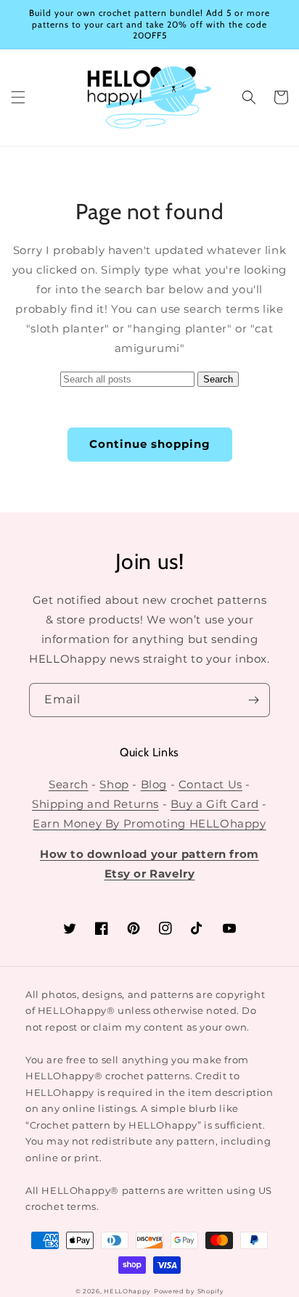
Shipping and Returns (95, 804)
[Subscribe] (253, 700)
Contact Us (210, 784)
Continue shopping (149, 444)
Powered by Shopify (189, 1291)
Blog (154, 784)
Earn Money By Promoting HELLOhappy (149, 823)
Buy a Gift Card (215, 804)
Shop (113, 784)
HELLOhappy (127, 1291)
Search (69, 784)
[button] (18, 97)
